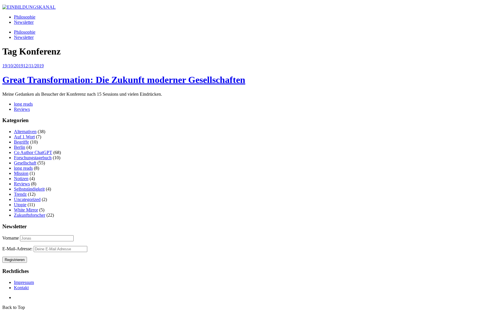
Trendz (20, 194)
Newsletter (24, 22)
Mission (21, 173)
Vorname (10, 238)
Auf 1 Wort (24, 136)
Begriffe (21, 142)
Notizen (21, 178)
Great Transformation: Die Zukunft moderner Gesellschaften (123, 80)
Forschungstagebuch (33, 157)
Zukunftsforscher (29, 215)
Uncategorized (27, 199)
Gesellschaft (25, 162)
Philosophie (24, 17)
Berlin (19, 147)
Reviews (22, 109)
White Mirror (26, 209)
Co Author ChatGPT (33, 152)
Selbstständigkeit (29, 189)
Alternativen (25, 131)
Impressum (24, 282)
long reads (23, 104)
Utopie (20, 204)
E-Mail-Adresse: (18, 248)
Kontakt (21, 287)
